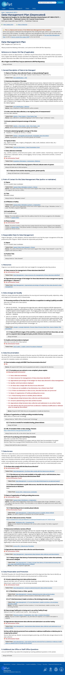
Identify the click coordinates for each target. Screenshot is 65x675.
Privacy (39, 664)
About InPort (7, 664)
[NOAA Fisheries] (50, 671)
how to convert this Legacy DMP (20, 37)
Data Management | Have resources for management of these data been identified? (36, 275)
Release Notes (21, 664)
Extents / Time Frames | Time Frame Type (25, 116)
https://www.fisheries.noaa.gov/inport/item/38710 (17, 430)
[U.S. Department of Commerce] (61, 671)
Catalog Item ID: (11, 12)
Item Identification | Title (20, 78)
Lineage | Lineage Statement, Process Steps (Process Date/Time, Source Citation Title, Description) (33, 327)
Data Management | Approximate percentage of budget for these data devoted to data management (33, 285)
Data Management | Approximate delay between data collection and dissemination (36, 554)
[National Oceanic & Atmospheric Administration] (56, 671)
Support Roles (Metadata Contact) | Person (25, 187)
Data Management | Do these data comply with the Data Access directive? (34, 471)
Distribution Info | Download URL (25, 522)
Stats (27, 8)
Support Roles (15, 217)
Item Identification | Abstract (21, 106)
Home (2, 12)
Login (4, 8)
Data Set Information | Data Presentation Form (26, 147)
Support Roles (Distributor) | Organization (24, 500)
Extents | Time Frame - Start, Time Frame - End (26, 126)
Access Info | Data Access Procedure (23, 546)
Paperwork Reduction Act (54, 664)
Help (34, 8)
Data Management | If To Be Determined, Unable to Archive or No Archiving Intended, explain (33, 603)
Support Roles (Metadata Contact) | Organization (26, 205)
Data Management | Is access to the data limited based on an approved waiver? (38, 481)
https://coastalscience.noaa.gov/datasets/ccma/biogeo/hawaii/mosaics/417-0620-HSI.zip (30, 519)
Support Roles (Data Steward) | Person (24, 247)
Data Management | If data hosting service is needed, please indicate (35, 512)
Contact (13, 664)
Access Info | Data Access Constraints (26, 492)
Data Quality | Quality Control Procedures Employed (27, 346)
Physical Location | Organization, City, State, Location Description (31, 615)
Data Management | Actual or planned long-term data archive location (32, 588)
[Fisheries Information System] (45, 671)
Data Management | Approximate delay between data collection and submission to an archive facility (33, 627)
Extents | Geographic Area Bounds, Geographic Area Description (31, 135)
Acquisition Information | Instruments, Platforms (26, 161)
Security (45, 664)
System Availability (31, 664)
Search (20, 8)
